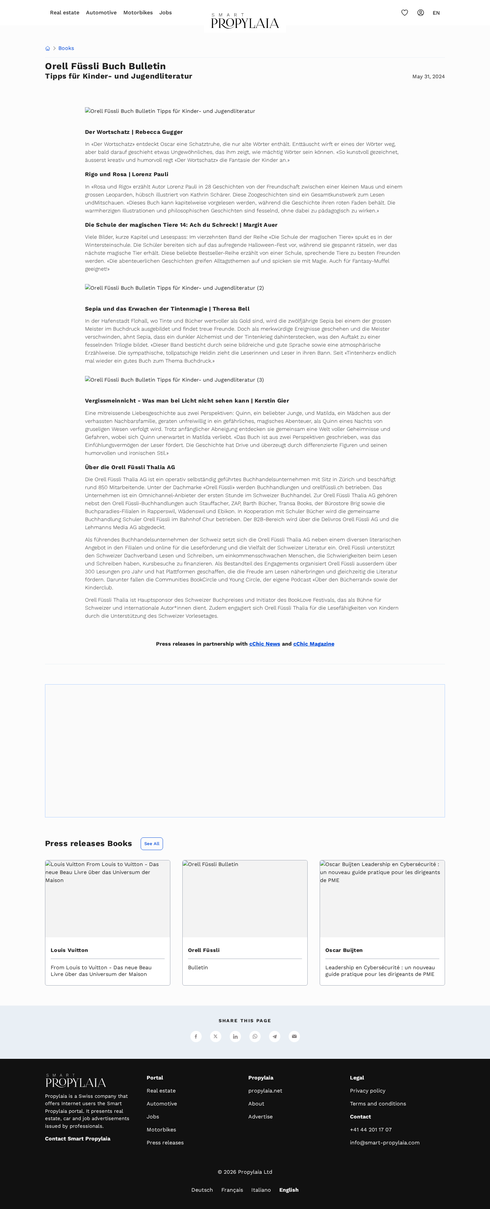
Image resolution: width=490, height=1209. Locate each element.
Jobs (165, 12)
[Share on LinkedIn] (235, 1036)
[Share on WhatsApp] (255, 1036)
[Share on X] (215, 1036)
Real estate (64, 12)
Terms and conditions (378, 1103)
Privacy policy (367, 1090)
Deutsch (202, 1190)
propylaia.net (265, 1090)
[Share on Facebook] (196, 1036)
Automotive (101, 12)
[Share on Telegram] (274, 1036)
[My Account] (421, 13)
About (256, 1103)
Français (232, 1190)
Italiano (261, 1190)
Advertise (260, 1116)
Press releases (165, 1142)
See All (151, 843)
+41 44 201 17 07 (371, 1129)
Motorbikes (138, 12)
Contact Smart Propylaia (77, 1138)
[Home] (245, 23)
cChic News (264, 644)
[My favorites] (405, 13)
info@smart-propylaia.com (385, 1142)
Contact (360, 1116)
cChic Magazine (313, 644)
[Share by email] (294, 1036)
